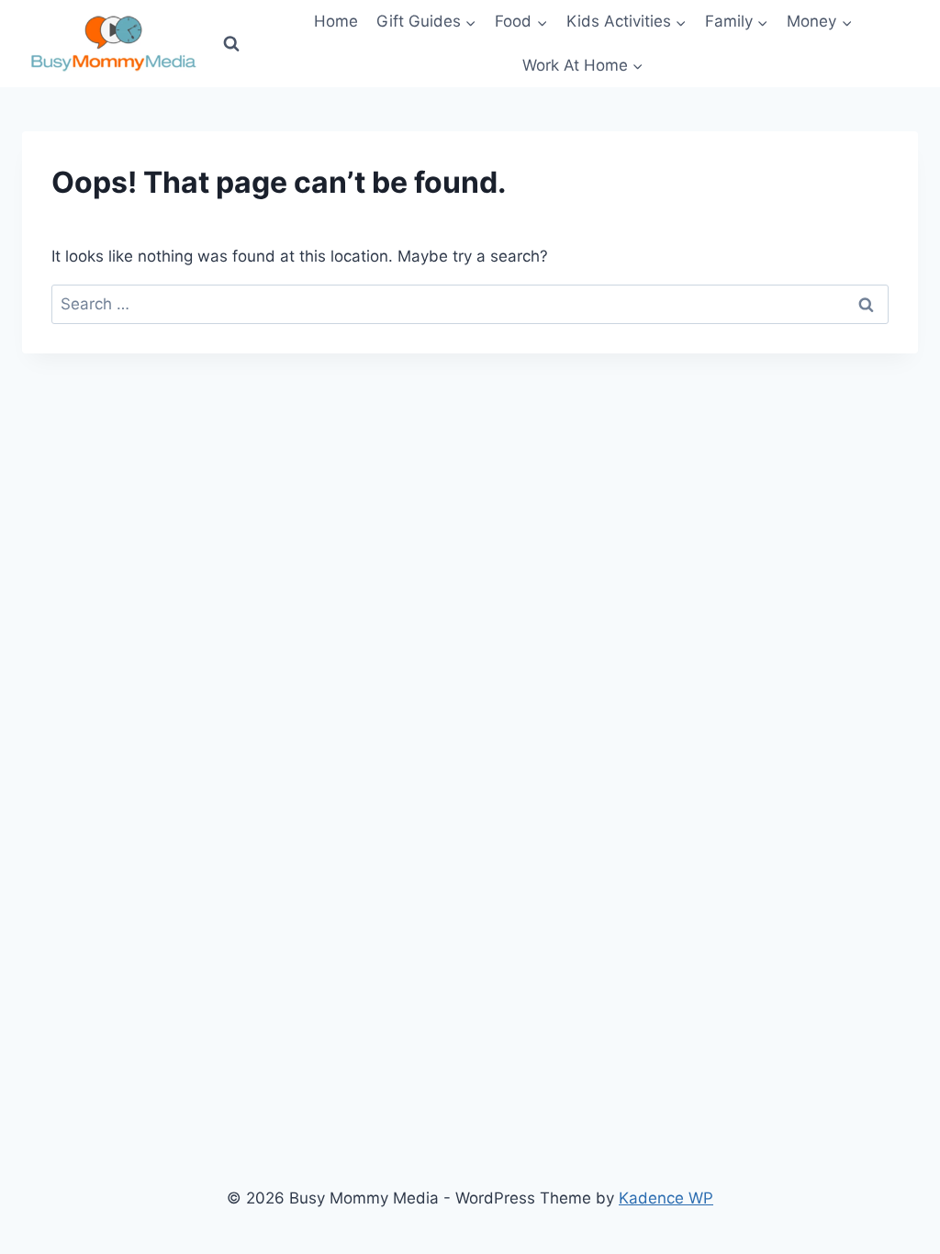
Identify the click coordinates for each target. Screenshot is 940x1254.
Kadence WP (666, 1198)
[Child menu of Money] (819, 22)
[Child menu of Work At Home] (583, 66)
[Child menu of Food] (521, 22)
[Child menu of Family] (737, 22)
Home (336, 21)
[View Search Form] (231, 44)
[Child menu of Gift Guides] (426, 22)
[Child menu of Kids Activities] (626, 22)
